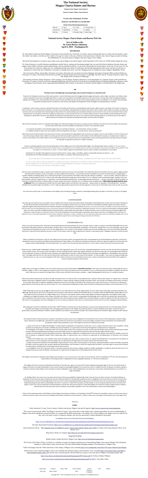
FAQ (99, 468)
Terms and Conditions (89, 471)
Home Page (42, 468)
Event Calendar (77, 468)
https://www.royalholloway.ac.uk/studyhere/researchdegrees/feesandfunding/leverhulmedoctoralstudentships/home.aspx (75, 422)
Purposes (53, 468)
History (108, 468)
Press (76, 471)
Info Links (42, 471)
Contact (89, 468)
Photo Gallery (53, 471)
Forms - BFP (63, 468)
